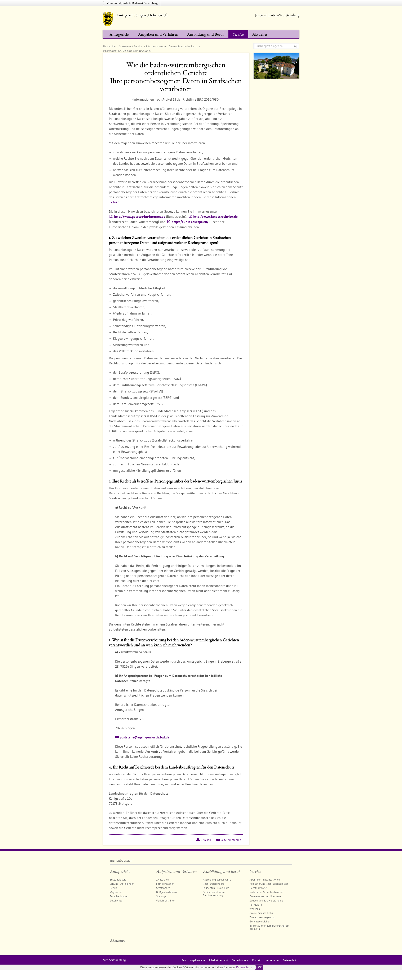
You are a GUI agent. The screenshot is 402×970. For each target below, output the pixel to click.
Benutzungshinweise (193, 960)
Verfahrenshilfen (165, 900)
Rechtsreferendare (213, 883)
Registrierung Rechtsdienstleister (269, 883)
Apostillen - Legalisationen (265, 879)
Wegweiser (116, 892)
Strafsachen (163, 888)
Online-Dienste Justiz (261, 913)
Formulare (256, 904)
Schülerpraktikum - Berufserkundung (214, 893)
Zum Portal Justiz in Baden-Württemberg (132, 3)
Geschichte (116, 900)
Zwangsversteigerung (262, 917)
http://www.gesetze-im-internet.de (139, 216)
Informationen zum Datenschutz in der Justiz (172, 46)
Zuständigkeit (118, 879)
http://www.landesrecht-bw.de (215, 216)
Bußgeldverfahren (166, 892)
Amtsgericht (119, 34)
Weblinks (255, 908)
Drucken (206, 840)
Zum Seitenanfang (114, 960)
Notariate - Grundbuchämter (266, 892)
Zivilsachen (162, 879)
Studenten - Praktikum (216, 888)
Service (238, 34)
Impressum (272, 960)
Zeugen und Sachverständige (266, 900)
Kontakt (257, 960)
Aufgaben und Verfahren (158, 34)
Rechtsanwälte (258, 888)
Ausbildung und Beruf (205, 34)
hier (116, 202)
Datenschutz (244, 967)
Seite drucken (240, 960)
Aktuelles (259, 34)
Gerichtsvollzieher (260, 921)
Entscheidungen (119, 896)
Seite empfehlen (230, 840)
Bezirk (113, 888)
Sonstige (161, 896)
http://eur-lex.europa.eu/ (190, 222)
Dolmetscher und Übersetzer (266, 896)
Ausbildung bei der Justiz (217, 879)
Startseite (125, 46)
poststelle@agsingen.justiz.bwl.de (144, 737)
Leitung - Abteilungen (122, 883)
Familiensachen (165, 883)
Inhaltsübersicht (218, 960)
